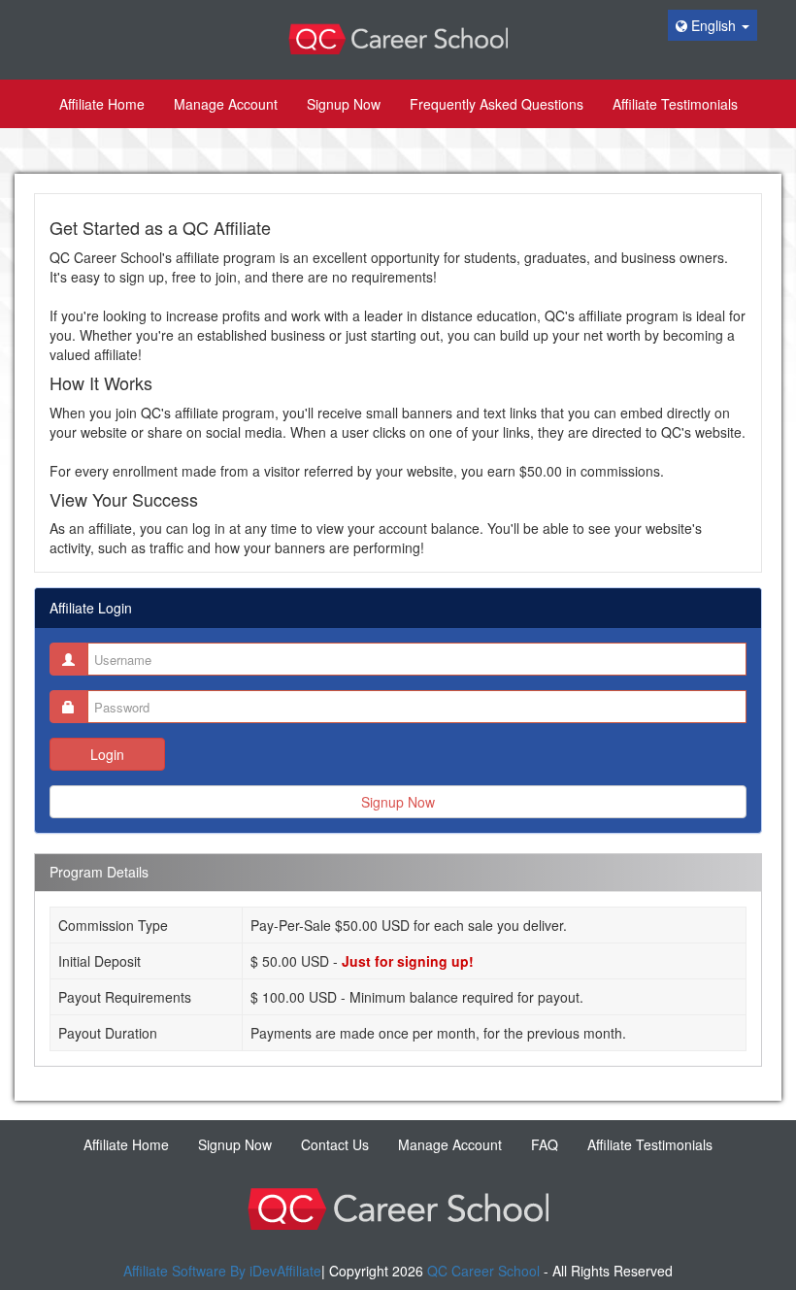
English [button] (713, 25)
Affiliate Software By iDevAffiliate (222, 1270)
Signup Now (398, 801)
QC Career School (483, 1270)
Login (107, 754)
